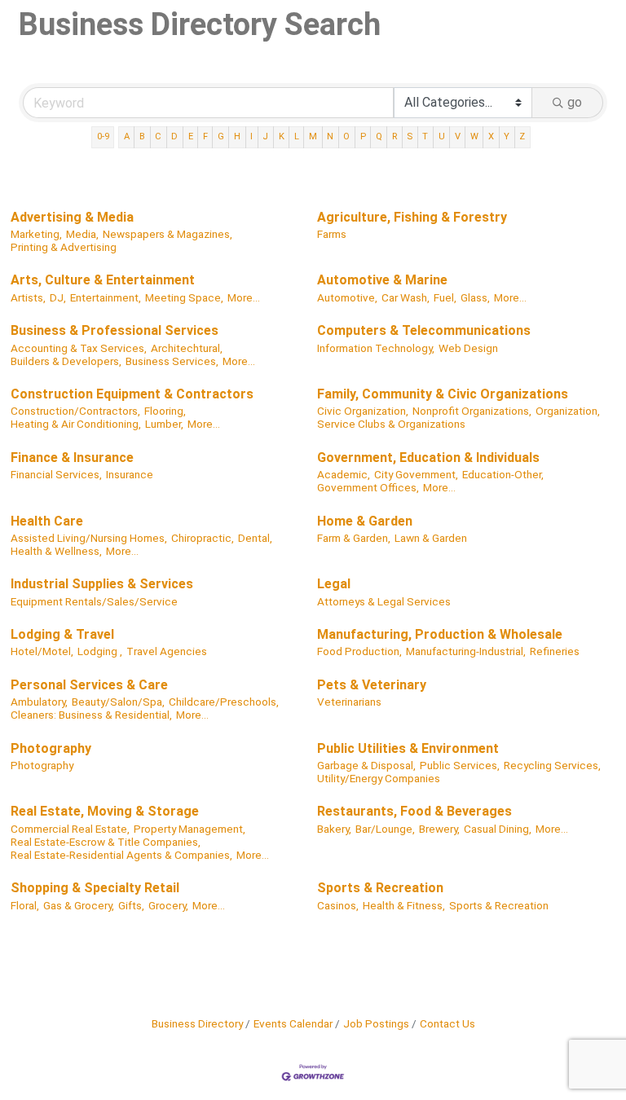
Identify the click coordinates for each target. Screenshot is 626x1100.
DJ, (58, 297)
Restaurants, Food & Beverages (414, 811)
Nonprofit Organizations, (471, 410)
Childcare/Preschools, (224, 701)
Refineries (555, 651)
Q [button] (379, 136)
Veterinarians (349, 701)
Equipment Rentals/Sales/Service (94, 601)
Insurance (129, 474)
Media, (82, 233)
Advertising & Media (72, 217)
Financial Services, (56, 474)
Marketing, (36, 233)
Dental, (255, 537)
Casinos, (338, 905)
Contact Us (447, 1023)
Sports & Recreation (380, 887)
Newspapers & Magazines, (167, 233)
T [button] (425, 136)
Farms (331, 233)
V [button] (458, 136)
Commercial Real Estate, (70, 828)
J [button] (265, 136)
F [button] (205, 136)
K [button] (281, 136)
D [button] (174, 136)
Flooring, (165, 410)
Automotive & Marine (382, 280)
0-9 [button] (103, 136)
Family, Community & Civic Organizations (442, 394)
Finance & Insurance (72, 457)
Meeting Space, (184, 297)
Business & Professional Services (114, 330)
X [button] (491, 136)
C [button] (158, 136)
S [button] (409, 136)
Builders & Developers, (66, 360)
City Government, (416, 474)
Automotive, (347, 297)
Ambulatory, (39, 701)
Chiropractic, (202, 537)
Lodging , (99, 651)
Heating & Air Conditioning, (76, 423)
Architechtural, (187, 347)
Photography (51, 748)
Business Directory (197, 1023)
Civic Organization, (362, 410)
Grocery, (168, 905)
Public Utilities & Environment (408, 748)
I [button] (251, 136)
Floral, (25, 905)
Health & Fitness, (404, 905)
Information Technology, (375, 347)
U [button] (442, 136)
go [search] (574, 102)
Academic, (343, 474)
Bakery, (334, 828)
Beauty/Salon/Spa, (118, 701)
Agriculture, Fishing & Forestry (412, 217)
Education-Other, (503, 474)
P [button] (363, 136)
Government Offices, (368, 487)
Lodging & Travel (62, 634)
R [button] (394, 136)
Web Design (468, 347)
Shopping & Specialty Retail (95, 887)
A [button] (127, 136)
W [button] (474, 136)
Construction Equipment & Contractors (132, 394)
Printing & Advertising (64, 246)
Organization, (568, 410)
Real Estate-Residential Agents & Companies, (121, 854)
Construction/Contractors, (75, 410)
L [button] (296, 136)
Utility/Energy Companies (378, 778)
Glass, (475, 297)
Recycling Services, (552, 765)
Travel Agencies (166, 651)
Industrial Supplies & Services (102, 584)
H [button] (237, 136)
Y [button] (506, 136)
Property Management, (189, 828)
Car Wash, (405, 297)
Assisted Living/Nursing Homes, (89, 537)
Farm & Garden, (353, 537)
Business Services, (172, 360)
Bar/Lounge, (385, 828)
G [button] (221, 136)
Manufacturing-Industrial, (466, 651)
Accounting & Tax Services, (79, 347)
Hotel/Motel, (42, 651)
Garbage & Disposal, (366, 765)
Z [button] (522, 136)
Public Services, (460, 765)
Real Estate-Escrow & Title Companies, (106, 841)
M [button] (313, 136)
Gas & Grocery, (78, 905)
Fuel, (445, 297)
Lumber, (164, 423)
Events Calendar (293, 1023)
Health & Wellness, (56, 550)
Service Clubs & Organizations (391, 423)
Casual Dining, (497, 828)
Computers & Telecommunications (424, 330)
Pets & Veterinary (371, 685)
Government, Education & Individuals (428, 457)
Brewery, (439, 828)
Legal (333, 584)
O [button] (346, 136)
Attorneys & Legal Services (384, 601)
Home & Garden (364, 521)
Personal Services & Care (89, 685)
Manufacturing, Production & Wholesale (439, 634)
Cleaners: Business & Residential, (91, 714)
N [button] (330, 136)
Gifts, (131, 905)
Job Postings (376, 1023)
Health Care (47, 521)
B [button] (142, 136)
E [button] (190, 136)
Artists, (28, 297)
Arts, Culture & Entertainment (103, 280)
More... (243, 297)
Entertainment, (105, 297)
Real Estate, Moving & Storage (105, 811)
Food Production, (359, 651)
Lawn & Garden (431, 537)
